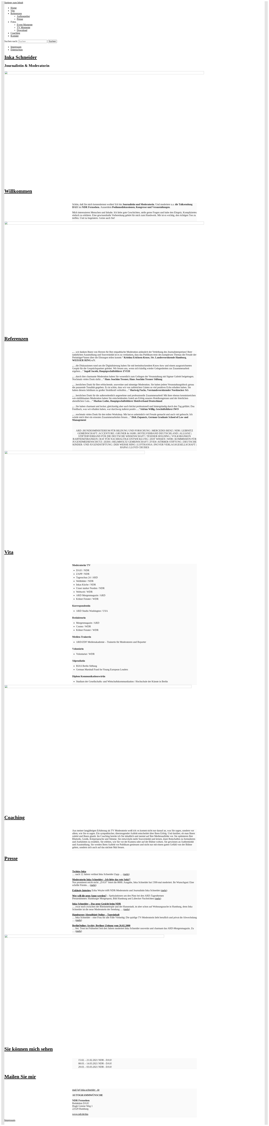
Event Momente (25, 24)
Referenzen (16, 13)
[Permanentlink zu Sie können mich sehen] (84, 937)
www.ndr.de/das (80, 1114)
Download (22, 30)
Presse (20, 19)
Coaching (15, 33)
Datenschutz (17, 49)
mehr (126, 874)
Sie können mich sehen (28, 1049)
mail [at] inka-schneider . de (85, 1090)
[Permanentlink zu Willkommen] (104, 73)
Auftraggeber (23, 16)
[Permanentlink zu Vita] (74, 453)
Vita (13, 10)
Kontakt (15, 36)
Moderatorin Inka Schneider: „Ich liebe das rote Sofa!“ (101, 879)
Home (14, 8)
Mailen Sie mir (20, 1076)
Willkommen (18, 191)
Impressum (16, 47)
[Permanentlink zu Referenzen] (104, 223)
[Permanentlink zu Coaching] (98, 687)
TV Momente (23, 27)
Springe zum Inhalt (13, 2)
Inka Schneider (20, 57)
